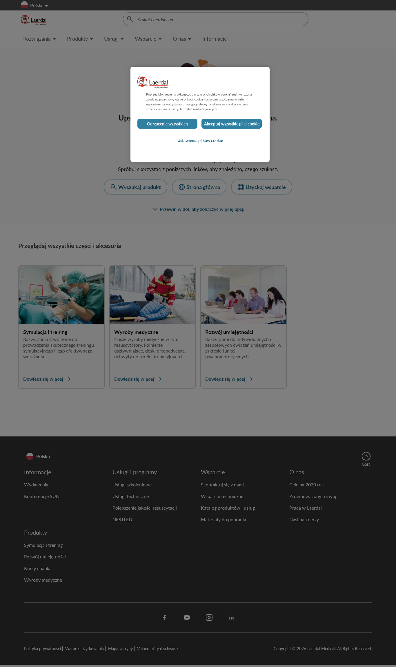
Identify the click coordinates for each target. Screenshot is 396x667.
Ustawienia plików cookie (200, 140)
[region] (200, 114)
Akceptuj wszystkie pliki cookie (231, 124)
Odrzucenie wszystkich (167, 124)
